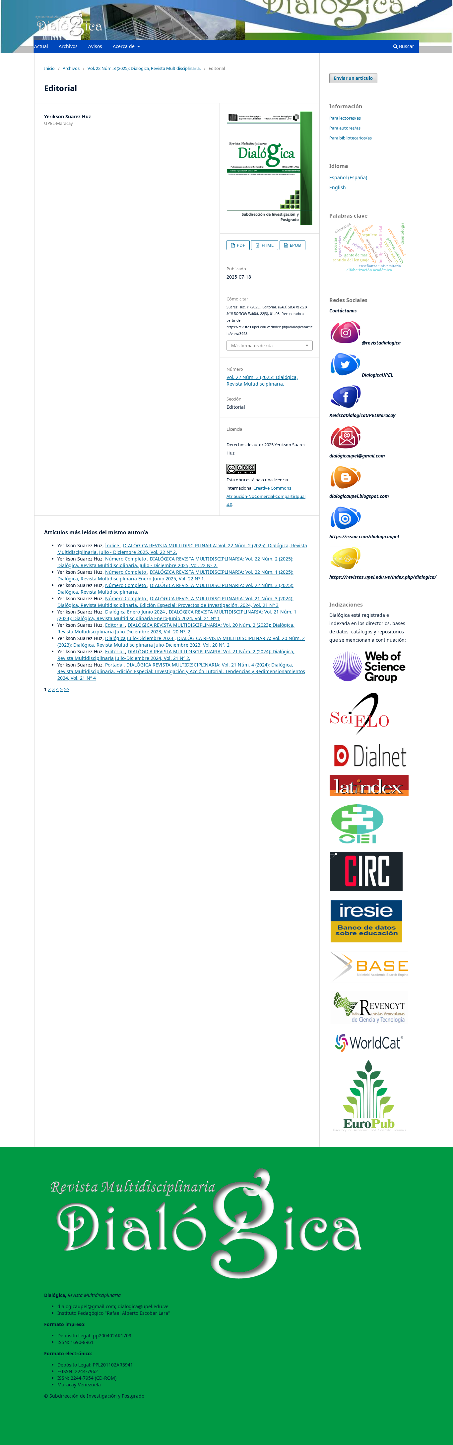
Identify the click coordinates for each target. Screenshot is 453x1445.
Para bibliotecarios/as (350, 138)
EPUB (295, 245)
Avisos (95, 46)
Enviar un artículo (353, 78)
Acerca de (124, 46)
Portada (114, 665)
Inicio (49, 68)
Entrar (413, 5)
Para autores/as (344, 128)
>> (66, 689)
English (337, 187)
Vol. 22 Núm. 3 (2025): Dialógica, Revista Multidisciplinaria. (144, 68)
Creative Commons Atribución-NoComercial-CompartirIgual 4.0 (266, 496)
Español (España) (348, 177)
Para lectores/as (345, 118)
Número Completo (126, 559)
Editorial (115, 625)
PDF (240, 245)
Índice (112, 545)
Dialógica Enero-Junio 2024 (135, 612)
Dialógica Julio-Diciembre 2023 (139, 638)
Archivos (68, 46)
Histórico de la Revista (377, 5)
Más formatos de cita (252, 345)
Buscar (406, 46)
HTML (267, 245)
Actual (41, 46)
